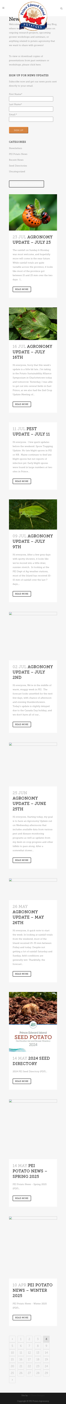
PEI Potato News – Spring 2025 (30, 1171)
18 (37, 1359)
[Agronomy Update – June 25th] (33, 764)
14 (46, 1352)
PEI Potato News (18, 154)
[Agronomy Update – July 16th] (33, 323)
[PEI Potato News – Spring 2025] (33, 1129)
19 (46, 1359)
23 (37, 1366)
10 (12, 1352)
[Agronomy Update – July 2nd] (33, 636)
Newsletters (15, 148)
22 (29, 1366)
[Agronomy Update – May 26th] (33, 889)
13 (37, 1352)
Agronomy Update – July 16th (32, 351)
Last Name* (15, 104)
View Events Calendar (26, 184)
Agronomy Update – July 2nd (33, 672)
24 (46, 1366)
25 (12, 1373)
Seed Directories (18, 165)
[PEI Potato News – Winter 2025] (33, 1247)
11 (21, 1352)
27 (29, 1373)
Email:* (13, 114)
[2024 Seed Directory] (33, 1022)
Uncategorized (17, 171)
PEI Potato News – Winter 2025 (33, 1290)
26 (21, 1373)
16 (20, 1359)
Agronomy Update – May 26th (28, 917)
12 (29, 1352)
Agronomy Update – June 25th (29, 803)
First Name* (15, 94)
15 (12, 1359)
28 (38, 1373)
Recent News (16, 160)
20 (12, 1366)
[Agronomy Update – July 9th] (33, 514)
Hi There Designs (36, 1395)
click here (35, 64)
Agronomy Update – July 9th (33, 541)
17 (29, 1359)
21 (20, 1366)
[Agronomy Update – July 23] (33, 212)
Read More (22, 289)
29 (46, 1373)
